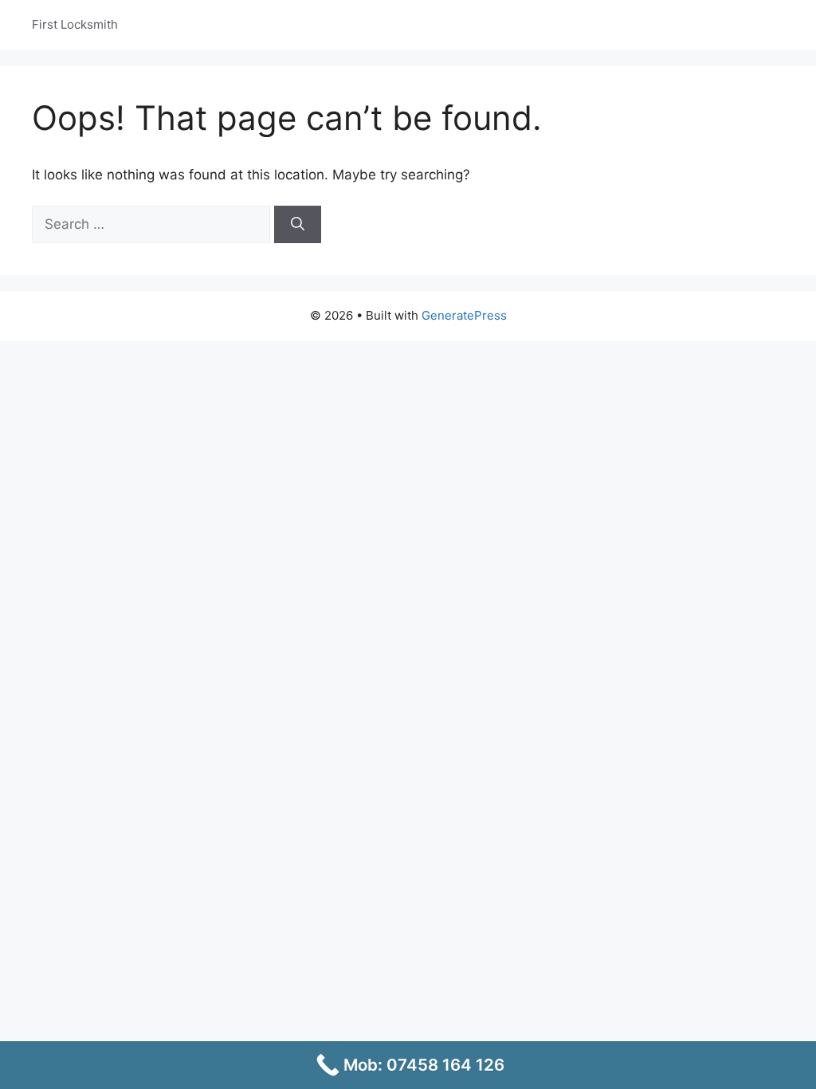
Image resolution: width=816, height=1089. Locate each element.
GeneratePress (464, 315)
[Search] (297, 225)
